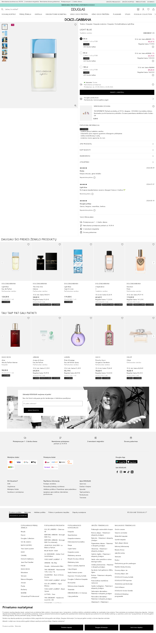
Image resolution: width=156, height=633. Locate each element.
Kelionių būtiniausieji (122, 546)
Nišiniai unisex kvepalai (76, 586)
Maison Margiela (27, 579)
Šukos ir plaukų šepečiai (76, 566)
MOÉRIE (23, 593)
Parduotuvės (141, 2)
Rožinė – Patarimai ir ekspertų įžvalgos (101, 576)
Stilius (127, 14)
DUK (8, 484)
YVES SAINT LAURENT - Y (53, 559)
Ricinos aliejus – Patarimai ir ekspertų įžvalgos (100, 534)
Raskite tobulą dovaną (122, 567)
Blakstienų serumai (74, 555)
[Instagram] (121, 472)
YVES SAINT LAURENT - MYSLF (55, 580)
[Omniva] (69, 462)
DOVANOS (150, 2)
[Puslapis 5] (4, 52)
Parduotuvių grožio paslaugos (125, 563)
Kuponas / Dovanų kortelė (77, 576)
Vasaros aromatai (121, 533)
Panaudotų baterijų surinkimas (54, 486)
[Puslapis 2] (4, 33)
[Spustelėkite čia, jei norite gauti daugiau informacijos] (153, 46)
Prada (23, 586)
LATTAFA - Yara (49, 594)
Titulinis (82, 24)
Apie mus (83, 484)
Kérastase (24, 572)
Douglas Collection (143, 14)
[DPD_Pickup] (54, 467)
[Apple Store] (132, 461)
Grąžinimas (11, 486)
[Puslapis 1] (4, 27)
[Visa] (18, 462)
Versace (23, 576)
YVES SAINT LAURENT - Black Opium (54, 590)
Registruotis (33, 410)
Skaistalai (71, 589)
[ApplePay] (33, 462)
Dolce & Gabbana (27, 559)
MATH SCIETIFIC (26, 545)
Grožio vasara (120, 529)
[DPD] (47, 462)
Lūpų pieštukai (73, 596)
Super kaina (72, 549)
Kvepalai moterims (100, 24)
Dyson (23, 535)
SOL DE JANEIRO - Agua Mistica (53, 585)
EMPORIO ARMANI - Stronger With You (54, 536)
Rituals (23, 532)
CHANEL (24, 555)
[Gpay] (26, 462)
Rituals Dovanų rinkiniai (76, 559)
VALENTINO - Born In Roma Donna (53, 576)
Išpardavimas (72, 535)
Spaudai (82, 489)
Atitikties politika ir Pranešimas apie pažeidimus (60, 489)
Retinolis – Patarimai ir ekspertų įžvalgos (102, 539)
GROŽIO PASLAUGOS (113, 2)
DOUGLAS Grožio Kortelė (124, 591)
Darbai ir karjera (85, 486)
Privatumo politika (15, 512)
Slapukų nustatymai (79, 512)
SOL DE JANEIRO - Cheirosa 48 (54, 531)
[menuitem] (10, 14)
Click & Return (120, 587)
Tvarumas (83, 498)
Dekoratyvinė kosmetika (56, 14)
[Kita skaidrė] (153, 14)
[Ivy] (11, 467)
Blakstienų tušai (73, 562)
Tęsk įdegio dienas (121, 543)
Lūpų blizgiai (72, 569)
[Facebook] (117, 472)
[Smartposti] (54, 462)
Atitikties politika (39, 512)
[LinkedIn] (132, 472)
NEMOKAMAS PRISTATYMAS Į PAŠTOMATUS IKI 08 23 (78, 5)
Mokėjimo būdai (13, 489)
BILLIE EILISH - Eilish (51, 551)
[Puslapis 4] (4, 46)
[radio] (81, 38)
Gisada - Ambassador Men (53, 566)
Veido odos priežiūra (79, 14)
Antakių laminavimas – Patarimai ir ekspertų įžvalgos (102, 566)
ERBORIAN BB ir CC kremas (77, 593)
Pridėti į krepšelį (117, 92)
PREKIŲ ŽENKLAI (25, 14)
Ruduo (117, 560)
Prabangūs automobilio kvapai (102, 529)
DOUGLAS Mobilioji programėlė (121, 595)
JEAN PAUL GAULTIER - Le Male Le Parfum (53, 546)
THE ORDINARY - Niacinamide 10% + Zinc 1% (54, 571)
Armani (23, 583)
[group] (5, 43)
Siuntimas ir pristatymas (15, 492)
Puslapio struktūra (50, 484)
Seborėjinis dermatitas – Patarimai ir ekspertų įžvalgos (101, 592)
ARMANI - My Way (50, 563)
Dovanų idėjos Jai (121, 570)
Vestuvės (118, 557)
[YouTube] (124, 472)
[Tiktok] (128, 472)
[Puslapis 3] (4, 39)
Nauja (70, 545)
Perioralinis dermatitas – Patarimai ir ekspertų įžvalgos (101, 598)
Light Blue (86, 30)
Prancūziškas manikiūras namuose (99, 582)
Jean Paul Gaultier (27, 562)
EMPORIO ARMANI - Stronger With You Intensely (54, 541)
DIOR (23, 552)
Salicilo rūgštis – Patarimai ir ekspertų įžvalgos (100, 555)
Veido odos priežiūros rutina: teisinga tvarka (101, 561)
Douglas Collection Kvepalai (77, 579)
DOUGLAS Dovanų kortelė (124, 577)
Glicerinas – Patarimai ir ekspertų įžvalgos (99, 550)
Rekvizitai (28, 512)
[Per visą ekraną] (75, 105)
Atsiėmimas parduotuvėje (124, 584)
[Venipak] (47, 467)
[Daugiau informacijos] (153, 106)
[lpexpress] (62, 462)
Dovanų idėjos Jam (121, 574)
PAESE (23, 566)
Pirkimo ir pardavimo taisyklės (58, 512)
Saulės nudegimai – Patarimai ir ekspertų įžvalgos (102, 587)
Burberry (24, 589)
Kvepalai (38, 14)
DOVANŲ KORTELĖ (9, 14)
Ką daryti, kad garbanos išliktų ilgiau (102, 571)
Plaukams (117, 14)
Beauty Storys (119, 550)
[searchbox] (20, 9)
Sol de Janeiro (26, 542)
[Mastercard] (11, 462)
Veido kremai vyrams (75, 572)
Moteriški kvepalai (121, 536)
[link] (15, 272)
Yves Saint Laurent (27, 549)
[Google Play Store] (121, 461)
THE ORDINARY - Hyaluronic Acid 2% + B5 (54, 599)
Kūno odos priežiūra (100, 14)
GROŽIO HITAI (120, 553)
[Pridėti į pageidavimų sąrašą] (75, 24)
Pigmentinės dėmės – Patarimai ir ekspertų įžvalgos (102, 545)
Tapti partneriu (85, 492)
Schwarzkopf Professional (30, 596)
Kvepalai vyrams (73, 552)
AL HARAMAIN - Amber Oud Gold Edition (54, 555)
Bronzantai (71, 583)
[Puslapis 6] (4, 58)
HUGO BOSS (25, 569)
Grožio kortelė (128, 2)
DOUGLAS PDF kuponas (123, 580)
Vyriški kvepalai (120, 540)
